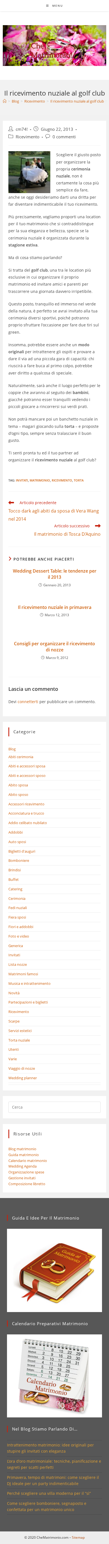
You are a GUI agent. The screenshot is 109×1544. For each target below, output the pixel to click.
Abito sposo (18, 794)
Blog (12, 748)
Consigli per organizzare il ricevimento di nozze (54, 647)
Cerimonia (16, 898)
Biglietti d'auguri (21, 851)
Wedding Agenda (22, 1166)
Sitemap (78, 1537)
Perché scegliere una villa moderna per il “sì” (49, 1493)
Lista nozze (17, 964)
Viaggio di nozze (21, 1068)
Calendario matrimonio (27, 1160)
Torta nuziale (19, 1040)
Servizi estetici (20, 1030)
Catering (15, 888)
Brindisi (14, 869)
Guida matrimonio (23, 1154)
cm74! (22, 129)
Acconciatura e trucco (26, 813)
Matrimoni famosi (23, 973)
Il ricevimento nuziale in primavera (54, 607)
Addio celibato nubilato (27, 822)
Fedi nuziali (17, 907)
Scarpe (14, 1021)
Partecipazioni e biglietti (28, 1002)
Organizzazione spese (26, 1172)
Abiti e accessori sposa (26, 766)
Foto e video (18, 936)
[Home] (4, 101)
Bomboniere (18, 860)
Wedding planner (22, 1077)
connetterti (28, 701)
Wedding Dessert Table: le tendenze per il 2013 (54, 574)
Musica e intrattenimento (29, 983)
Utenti (13, 1049)
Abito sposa (18, 785)
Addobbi (15, 832)
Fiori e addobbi (20, 926)
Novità (14, 992)
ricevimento (62, 480)
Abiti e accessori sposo (27, 775)
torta (79, 480)
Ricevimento (27, 136)
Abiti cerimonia (20, 756)
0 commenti (64, 136)
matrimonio (40, 480)
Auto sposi (17, 841)
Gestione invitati (21, 1177)
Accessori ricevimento (26, 804)
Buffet (13, 879)
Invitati (22, 480)
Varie (12, 1058)
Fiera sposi (17, 917)
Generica (15, 945)
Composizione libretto (26, 1183)
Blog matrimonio (22, 1148)
